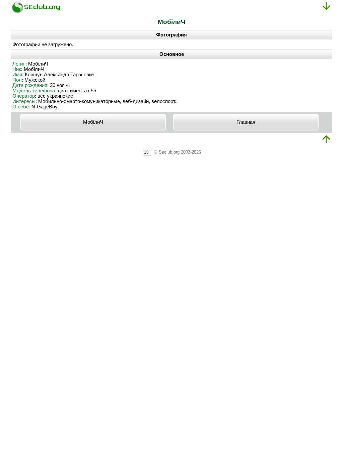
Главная (245, 122)
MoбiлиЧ (93, 122)
